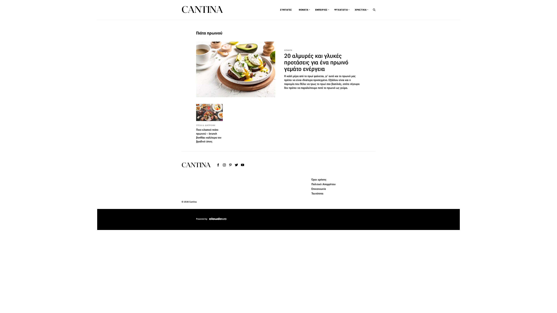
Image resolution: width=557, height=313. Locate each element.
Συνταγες (286, 9)
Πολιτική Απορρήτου (323, 184)
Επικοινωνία (318, 189)
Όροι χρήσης (318, 179)
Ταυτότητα (317, 193)
